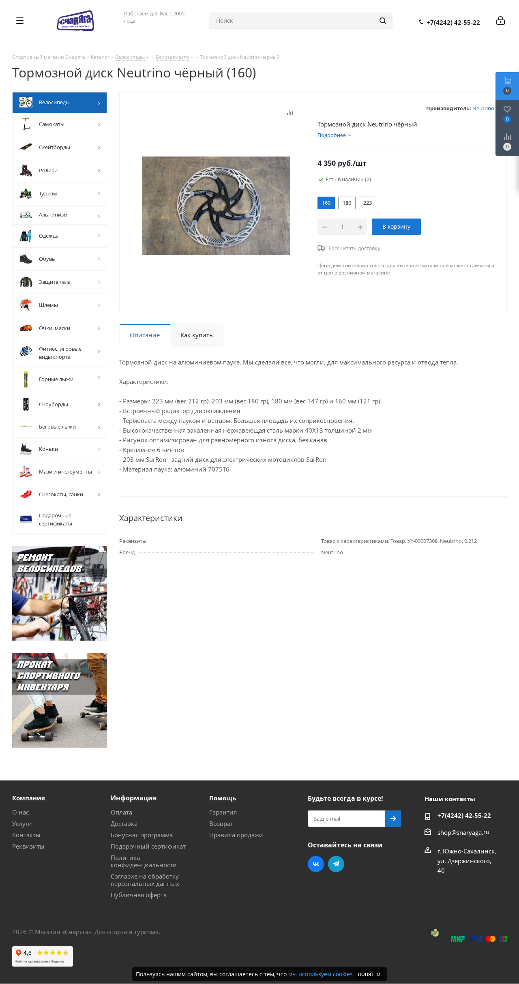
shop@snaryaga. (460, 832)
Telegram (336, 864)
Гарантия (223, 812)
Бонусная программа (142, 835)
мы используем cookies (320, 974)
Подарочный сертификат (148, 846)
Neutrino (483, 108)
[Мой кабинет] (500, 21)
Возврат (221, 823)
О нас (20, 812)
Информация (134, 797)
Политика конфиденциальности (144, 861)
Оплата (121, 812)
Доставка (124, 823)
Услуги (22, 823)
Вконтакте (316, 864)
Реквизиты (28, 846)
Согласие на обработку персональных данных (145, 880)
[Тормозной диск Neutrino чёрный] (216, 205)
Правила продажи (236, 835)
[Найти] (382, 21)
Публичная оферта (139, 895)
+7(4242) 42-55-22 (453, 22)
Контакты (26, 835)
